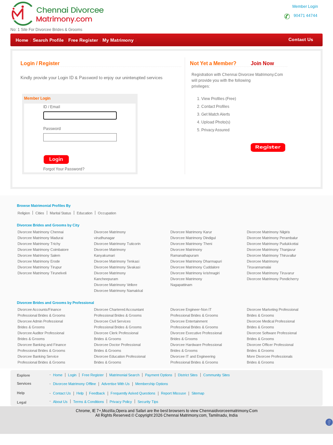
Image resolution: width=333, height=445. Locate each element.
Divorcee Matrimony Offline (74, 384)
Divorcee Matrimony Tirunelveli (42, 273)
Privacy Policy (121, 402)
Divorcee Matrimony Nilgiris (268, 232)
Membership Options (151, 384)
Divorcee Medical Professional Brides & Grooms (271, 324)
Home (22, 40)
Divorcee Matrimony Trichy (39, 244)
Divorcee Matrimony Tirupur (40, 267)
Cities (39, 213)
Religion (24, 213)
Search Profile (48, 40)
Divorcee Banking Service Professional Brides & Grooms (41, 359)
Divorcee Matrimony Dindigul (193, 238)
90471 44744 (305, 15)
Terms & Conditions (88, 402)
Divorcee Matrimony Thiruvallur (271, 255)
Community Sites (216, 375)
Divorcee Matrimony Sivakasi (117, 267)
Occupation (107, 213)
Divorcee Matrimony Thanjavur (271, 249)
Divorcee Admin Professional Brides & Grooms (40, 324)
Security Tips (148, 402)
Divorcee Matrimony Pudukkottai (272, 244)
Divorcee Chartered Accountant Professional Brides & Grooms (119, 312)
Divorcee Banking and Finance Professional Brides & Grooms (42, 347)
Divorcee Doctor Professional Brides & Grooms (117, 347)
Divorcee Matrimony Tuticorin (117, 244)
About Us (60, 402)
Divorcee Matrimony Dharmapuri (196, 261)
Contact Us (297, 39)
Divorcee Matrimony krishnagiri (195, 273)
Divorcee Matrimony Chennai (40, 232)
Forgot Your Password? (64, 169)
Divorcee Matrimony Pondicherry (273, 279)
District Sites (188, 375)
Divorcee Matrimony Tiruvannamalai (263, 264)
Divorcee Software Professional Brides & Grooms (272, 336)
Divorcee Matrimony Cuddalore (195, 267)
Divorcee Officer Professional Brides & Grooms (270, 347)
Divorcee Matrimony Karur (191, 232)
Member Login (305, 6)
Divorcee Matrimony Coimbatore (43, 249)
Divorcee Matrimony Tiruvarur (270, 273)
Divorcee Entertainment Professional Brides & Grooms (194, 324)
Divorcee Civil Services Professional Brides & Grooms (118, 324)
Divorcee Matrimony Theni (191, 244)
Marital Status (60, 213)
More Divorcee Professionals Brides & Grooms (270, 359)
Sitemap (198, 393)
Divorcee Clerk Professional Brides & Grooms (116, 336)
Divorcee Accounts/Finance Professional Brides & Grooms (41, 312)
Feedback (97, 393)
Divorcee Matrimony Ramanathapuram (186, 252)
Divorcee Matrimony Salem (39, 255)
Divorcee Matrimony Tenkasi (116, 261)
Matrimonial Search (124, 375)
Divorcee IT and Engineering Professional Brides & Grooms (194, 359)
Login (72, 375)
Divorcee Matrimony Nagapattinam (186, 282)
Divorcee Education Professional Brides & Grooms (119, 359)
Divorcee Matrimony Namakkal (118, 291)
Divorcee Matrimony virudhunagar (110, 235)
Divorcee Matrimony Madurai (40, 238)
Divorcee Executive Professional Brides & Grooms (196, 336)
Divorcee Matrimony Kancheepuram (110, 276)
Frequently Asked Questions (133, 393)
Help (80, 393)
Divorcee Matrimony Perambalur (272, 238)
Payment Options (158, 375)
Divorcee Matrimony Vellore (115, 285)
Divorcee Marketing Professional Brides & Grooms (272, 312)
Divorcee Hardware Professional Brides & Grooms (196, 347)
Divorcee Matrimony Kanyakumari (110, 252)
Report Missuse (173, 393)
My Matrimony (118, 40)
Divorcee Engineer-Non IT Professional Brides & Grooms (194, 312)
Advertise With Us (115, 384)
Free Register (83, 40)
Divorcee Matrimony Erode (39, 261)
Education (84, 213)
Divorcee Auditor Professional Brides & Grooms (41, 336)
